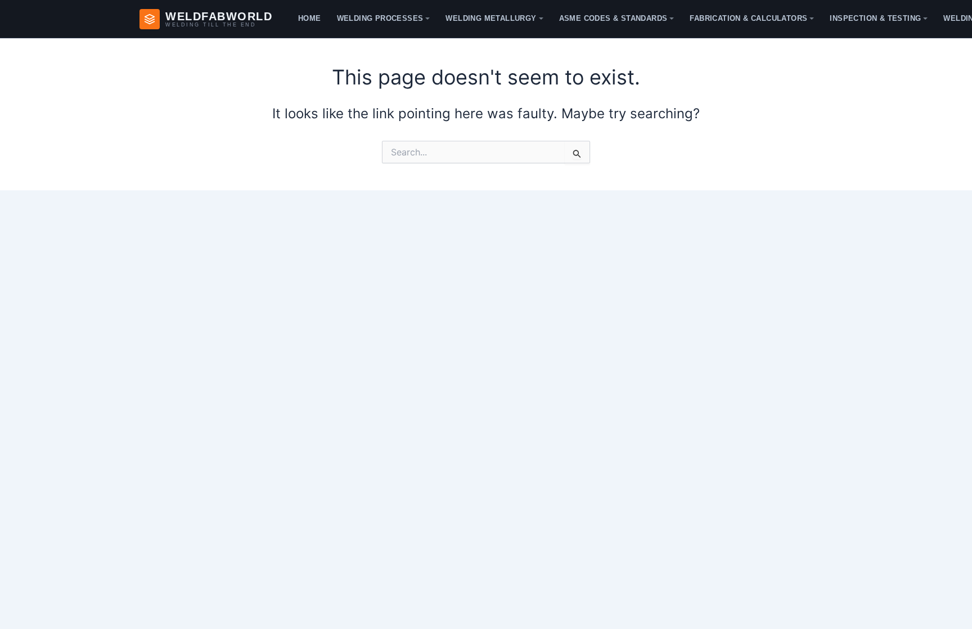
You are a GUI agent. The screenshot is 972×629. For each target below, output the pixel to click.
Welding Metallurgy (491, 18)
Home (309, 18)
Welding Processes (380, 18)
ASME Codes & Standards (613, 18)
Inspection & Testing (875, 18)
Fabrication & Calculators (748, 18)
